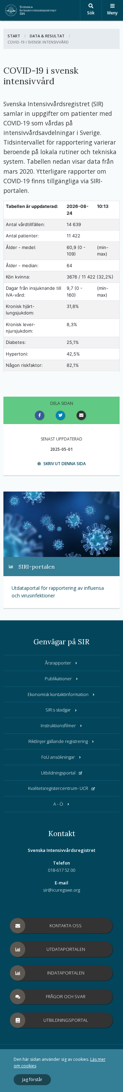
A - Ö (58, 804)
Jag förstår (32, 1079)
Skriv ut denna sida (64, 464)
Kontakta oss (66, 925)
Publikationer (58, 678)
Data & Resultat (47, 35)
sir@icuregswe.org (61, 890)
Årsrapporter (58, 663)
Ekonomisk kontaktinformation (58, 694)
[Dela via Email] (82, 415)
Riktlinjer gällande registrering (58, 741)
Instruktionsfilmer (58, 725)
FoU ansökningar (58, 757)
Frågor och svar (65, 996)
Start (14, 35)
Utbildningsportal (58, 773)
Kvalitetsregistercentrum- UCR (58, 788)
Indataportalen (65, 973)
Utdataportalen (65, 949)
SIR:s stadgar (58, 710)
